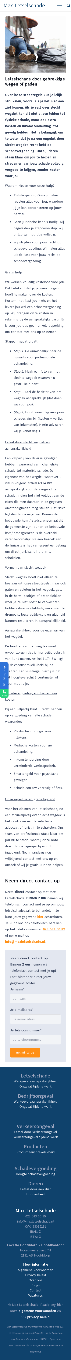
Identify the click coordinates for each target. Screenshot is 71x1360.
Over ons (35, 1280)
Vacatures (35, 1295)
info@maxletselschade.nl (25, 941)
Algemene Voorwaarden (35, 1270)
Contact (35, 1290)
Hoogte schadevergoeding (35, 1174)
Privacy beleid (35, 1275)
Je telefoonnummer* (26, 1030)
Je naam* (17, 989)
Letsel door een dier (35, 1189)
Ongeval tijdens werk (35, 1086)
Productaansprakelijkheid (35, 1152)
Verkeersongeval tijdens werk (35, 1137)
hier (40, 917)
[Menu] (59, 5)
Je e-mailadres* (22, 1009)
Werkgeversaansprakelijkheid (35, 1081)
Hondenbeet (35, 1194)
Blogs (35, 1285)
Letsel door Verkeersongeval (35, 1132)
